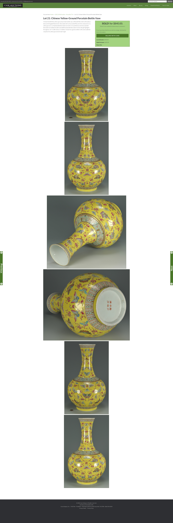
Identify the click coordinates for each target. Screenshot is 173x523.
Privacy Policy (82, 508)
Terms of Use (90, 508)
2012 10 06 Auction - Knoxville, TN (64, 14)
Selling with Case (112, 35)
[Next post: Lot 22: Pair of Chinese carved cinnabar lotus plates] (171, 268)
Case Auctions (13, 5)
